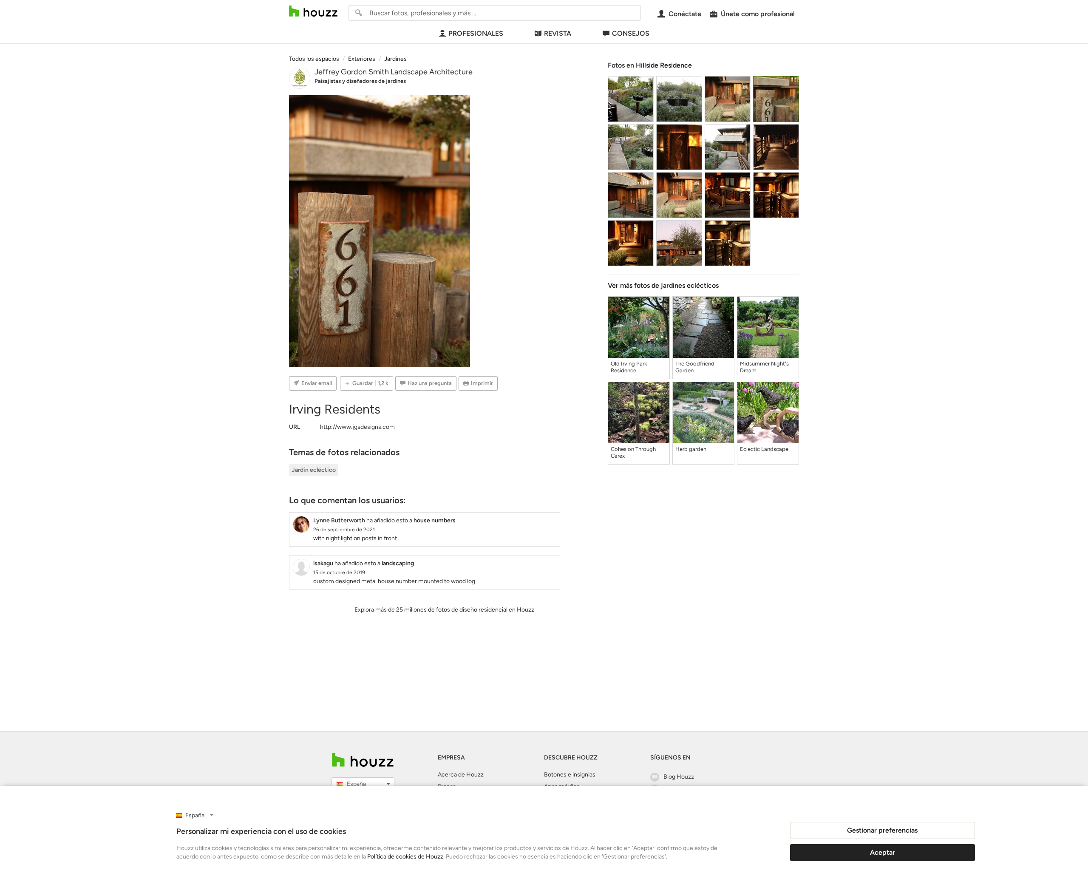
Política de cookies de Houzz (405, 856)
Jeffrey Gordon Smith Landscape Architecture (393, 72)
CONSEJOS (630, 33)
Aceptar (882, 852)
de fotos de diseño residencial (467, 609)
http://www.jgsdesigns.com (357, 427)
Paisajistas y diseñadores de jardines (360, 81)
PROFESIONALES (475, 33)
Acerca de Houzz (461, 774)
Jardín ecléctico (314, 469)
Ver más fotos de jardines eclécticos (663, 285)
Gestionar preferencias (882, 830)
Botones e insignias (569, 774)
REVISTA (557, 33)
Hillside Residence (664, 65)
